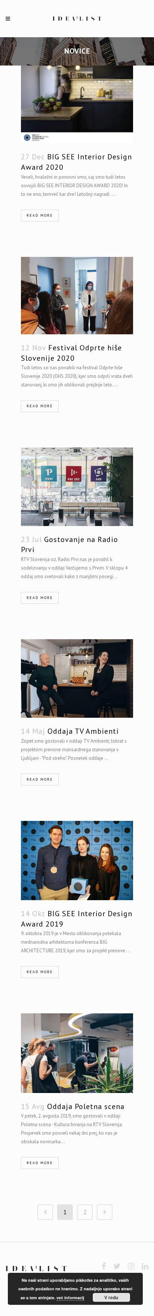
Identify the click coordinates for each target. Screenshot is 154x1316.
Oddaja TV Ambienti (83, 731)
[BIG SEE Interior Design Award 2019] (77, 860)
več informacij (70, 1297)
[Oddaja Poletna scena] (77, 1053)
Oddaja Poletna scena (85, 1106)
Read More (40, 215)
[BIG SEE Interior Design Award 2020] (77, 104)
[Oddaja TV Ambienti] (77, 678)
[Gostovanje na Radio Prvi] (77, 486)
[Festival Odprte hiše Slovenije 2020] (77, 295)
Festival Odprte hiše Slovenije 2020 (71, 353)
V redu (111, 1297)
